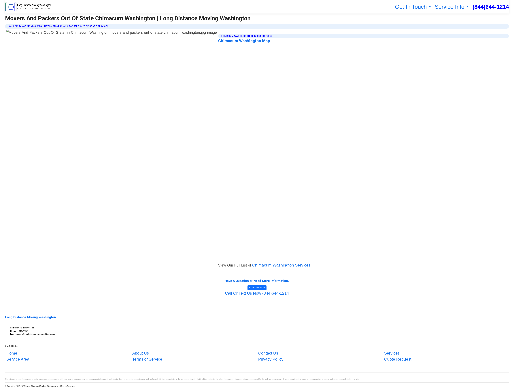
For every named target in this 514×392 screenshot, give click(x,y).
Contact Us (268, 353)
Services (392, 353)
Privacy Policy (270, 359)
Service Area (17, 359)
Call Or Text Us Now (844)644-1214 (257, 293)
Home (11, 353)
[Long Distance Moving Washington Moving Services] (28, 6)
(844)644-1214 (491, 7)
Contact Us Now (257, 287)
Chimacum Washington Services (281, 265)
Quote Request (397, 359)
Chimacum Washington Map (244, 40)
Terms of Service (147, 359)
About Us (140, 353)
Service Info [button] (449, 7)
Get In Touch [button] (411, 7)
